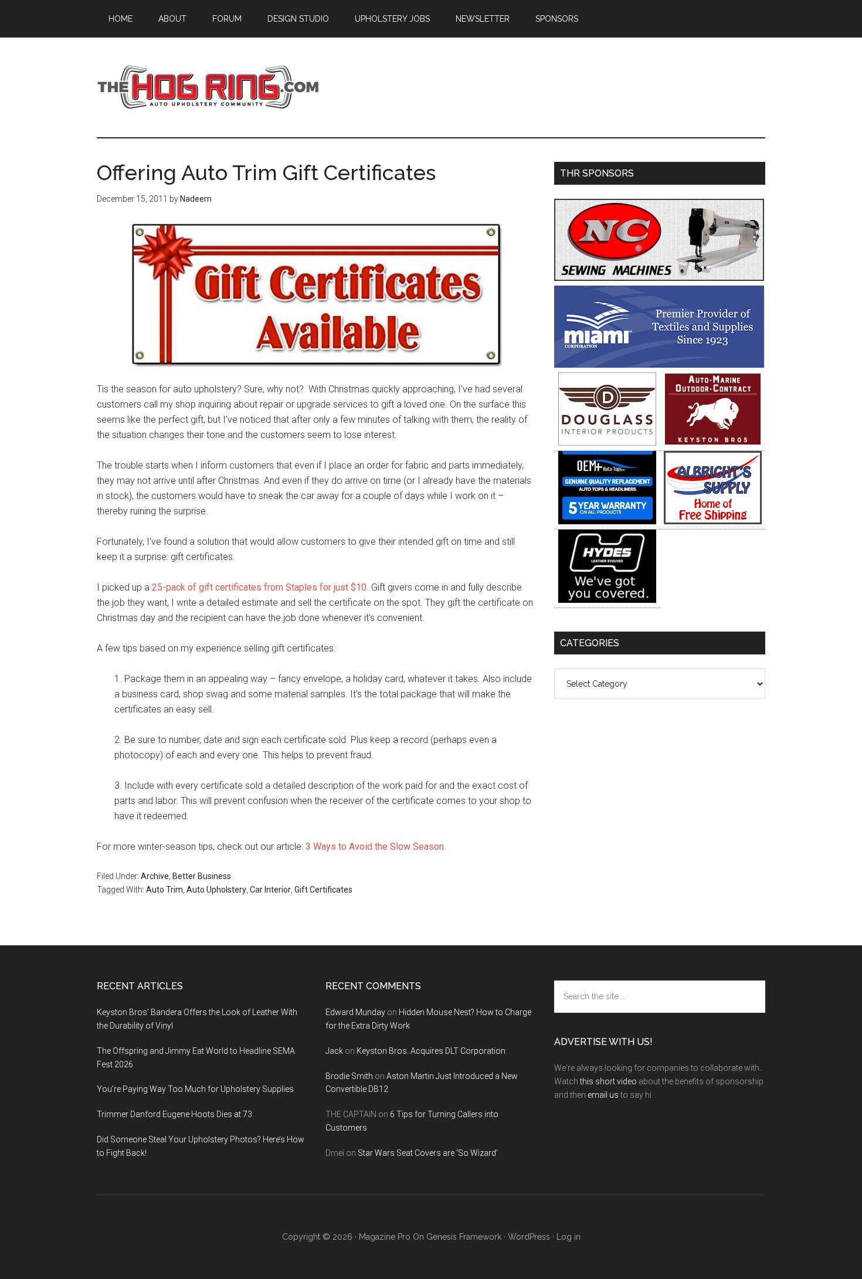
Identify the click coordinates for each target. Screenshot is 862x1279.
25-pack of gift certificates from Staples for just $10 (259, 587)
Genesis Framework (463, 1236)
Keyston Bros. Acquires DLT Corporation (431, 1051)
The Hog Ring (208, 87)
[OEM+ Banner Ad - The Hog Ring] (607, 521)
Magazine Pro (384, 1236)
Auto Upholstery (216, 889)
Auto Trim (164, 889)
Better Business (201, 876)
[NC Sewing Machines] (659, 277)
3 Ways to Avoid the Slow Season (375, 846)
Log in (568, 1236)
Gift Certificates (323, 889)
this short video (608, 1081)
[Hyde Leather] (607, 599)
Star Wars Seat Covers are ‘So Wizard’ (428, 1153)
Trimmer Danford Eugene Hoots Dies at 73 (174, 1114)
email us (603, 1095)
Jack (334, 1051)
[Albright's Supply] (713, 521)
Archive (155, 876)
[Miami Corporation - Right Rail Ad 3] (659, 364)
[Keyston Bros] (713, 442)
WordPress (529, 1236)
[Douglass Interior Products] (607, 442)
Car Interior (270, 889)
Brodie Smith (349, 1076)
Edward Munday (355, 1012)
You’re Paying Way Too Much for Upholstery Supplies (195, 1089)
